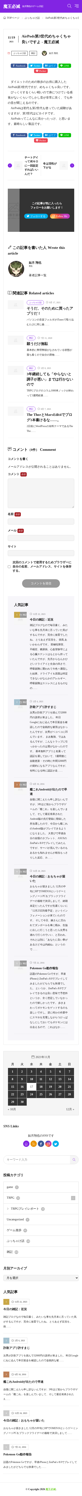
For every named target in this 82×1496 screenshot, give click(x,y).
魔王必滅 (23, 6)
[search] (74, 1160)
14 (69, 1079)
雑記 (33, 53)
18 (41, 1086)
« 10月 (12, 1109)
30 (22, 1102)
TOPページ (13, 17)
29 (12, 1102)
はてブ (52, 65)
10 (31, 1079)
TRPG (13, 1197)
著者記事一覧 (37, 275)
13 (59, 1079)
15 (12, 1086)
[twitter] (56, 1144)
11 (41, 1079)
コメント (14, 474)
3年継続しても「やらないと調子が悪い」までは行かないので (50, 379)
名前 (11, 514)
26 (50, 1094)
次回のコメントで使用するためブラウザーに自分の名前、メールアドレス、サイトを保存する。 (42, 567)
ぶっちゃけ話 (32, 17)
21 (69, 1086)
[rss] (33, 1144)
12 (50, 1079)
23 (22, 1094)
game (12, 1187)
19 (50, 1086)
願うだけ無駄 (37, 344)
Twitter (37, 65)
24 (31, 1094)
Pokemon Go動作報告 (44, 968)
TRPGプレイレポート (27, 1208)
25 (41, 1094)
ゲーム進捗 (16, 1230)
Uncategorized (17, 1219)
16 (22, 1086)
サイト (12, 546)
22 (12, 1094)
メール (12, 530)
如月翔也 (34, 1135)
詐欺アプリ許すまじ (43, 707)
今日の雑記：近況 (41, 619)
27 (59, 1094)
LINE (66, 65)
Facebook (20, 65)
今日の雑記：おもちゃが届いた (24, 1420)
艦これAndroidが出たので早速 (23, 1381)
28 (69, 1094)
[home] (26, 1144)
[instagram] (48, 1144)
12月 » (70, 1109)
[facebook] (41, 1144)
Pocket (42, 71)
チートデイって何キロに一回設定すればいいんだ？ (31, 165)
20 (59, 1086)
